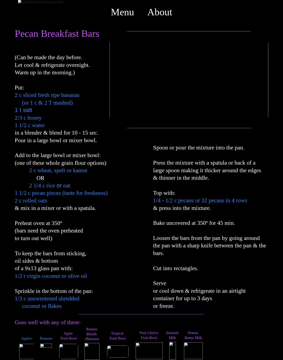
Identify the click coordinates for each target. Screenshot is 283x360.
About (159, 11)
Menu (122, 11)
